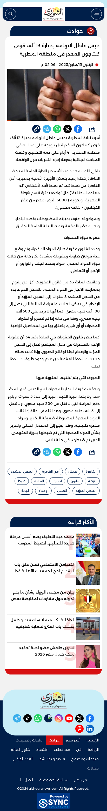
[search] (10, 14)
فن (79, 749)
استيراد (57, 481)
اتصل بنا (26, 780)
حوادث (54, 740)
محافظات (62, 749)
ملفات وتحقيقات (29, 740)
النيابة (25, 491)
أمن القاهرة (50, 471)
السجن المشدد (22, 471)
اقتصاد (42, 749)
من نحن (80, 780)
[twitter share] (67, 129)
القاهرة (91, 471)
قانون (75, 481)
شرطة (92, 481)
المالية (39, 481)
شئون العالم (20, 749)
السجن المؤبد (86, 491)
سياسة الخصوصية (53, 780)
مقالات (93, 768)
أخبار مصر (73, 740)
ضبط (21, 481)
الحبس (62, 491)
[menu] (96, 14)
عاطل (72, 471)
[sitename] (53, 700)
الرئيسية (92, 740)
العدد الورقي (23, 759)
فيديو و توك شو (52, 759)
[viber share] (47, 129)
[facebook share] (78, 129)
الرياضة (93, 749)
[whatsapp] (36, 129)
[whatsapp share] (57, 129)
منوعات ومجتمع (85, 759)
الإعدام (43, 491)
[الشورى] (53, 14)
